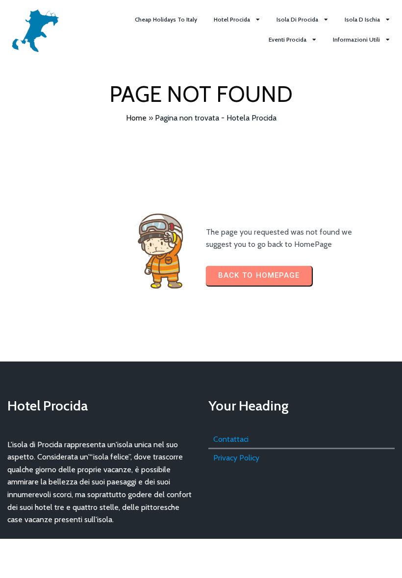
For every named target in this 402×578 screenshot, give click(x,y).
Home (136, 117)
